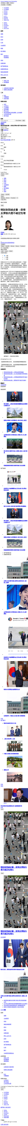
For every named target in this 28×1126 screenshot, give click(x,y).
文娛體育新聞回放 (9, 1053)
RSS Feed (6, 28)
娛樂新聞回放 (4, 69)
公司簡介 (6, 106)
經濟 (2, 39)
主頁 (2, 1010)
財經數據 (6, 82)
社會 (2, 42)
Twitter (5, 27)
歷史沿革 (6, 111)
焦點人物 (6, 80)
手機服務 (6, 97)
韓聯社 (2, 124)
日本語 (5, 1098)
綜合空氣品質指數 (6, 140)
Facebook (6, 25)
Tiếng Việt (6, 1104)
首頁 (5, 104)
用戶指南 (6, 116)
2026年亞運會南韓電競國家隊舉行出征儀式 (15, 1003)
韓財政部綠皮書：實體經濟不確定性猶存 (15, 380)
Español (6, 1101)
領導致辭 (6, 109)
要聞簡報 (6, 1061)
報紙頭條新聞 (4, 72)
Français (6, 1103)
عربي (5, 1100)
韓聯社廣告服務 (8, 89)
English (5, 1097)
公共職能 (6, 107)
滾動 (2, 34)
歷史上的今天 (4, 75)
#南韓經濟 (3, 122)
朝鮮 (2, 48)
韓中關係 (3, 51)
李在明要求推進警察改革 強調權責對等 (11, 806)
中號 (7, 257)
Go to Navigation (12, 1)
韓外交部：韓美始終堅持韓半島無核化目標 (12, 969)
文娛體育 (3, 45)
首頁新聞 (3, 937)
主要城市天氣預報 (9, 88)
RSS (5, 95)
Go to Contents (4, 1)
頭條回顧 (3, 63)
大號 (7, 259)
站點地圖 (6, 98)
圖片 (2, 54)
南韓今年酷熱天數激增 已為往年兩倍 (14, 1007)
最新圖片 (6, 55)
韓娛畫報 (6, 57)
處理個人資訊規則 (6, 1107)
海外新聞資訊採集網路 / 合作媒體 (13, 112)
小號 (7, 255)
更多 (2, 718)
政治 (2, 36)
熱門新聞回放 (4, 66)
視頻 (2, 60)
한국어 (5, 1095)
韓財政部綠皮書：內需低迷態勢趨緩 (14, 372)
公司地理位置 (7, 114)
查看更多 (5, 130)
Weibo (5, 22)
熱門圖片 (3, 720)
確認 (2, 205)
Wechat (5, 24)
